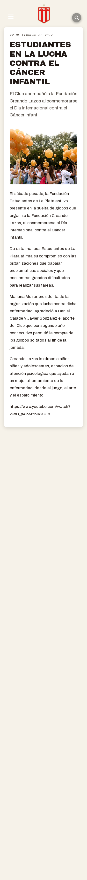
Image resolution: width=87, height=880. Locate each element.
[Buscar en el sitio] (76, 17)
